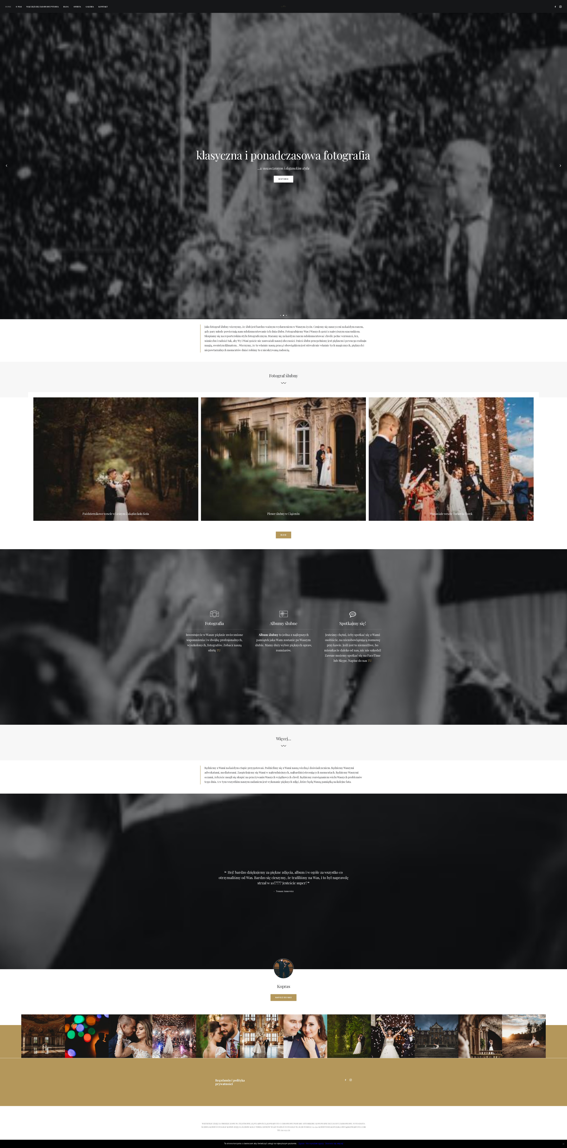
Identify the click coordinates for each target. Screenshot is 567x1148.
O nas (19, 6)
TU (219, 650)
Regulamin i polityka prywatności (230, 1082)
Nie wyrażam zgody (315, 1143)
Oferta (77, 6)
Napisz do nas (283, 997)
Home (8, 6)
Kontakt (103, 6)
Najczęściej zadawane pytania (42, 6)
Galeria (90, 6)
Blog (66, 6)
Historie (283, 179)
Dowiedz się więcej (334, 1143)
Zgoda (301, 1143)
